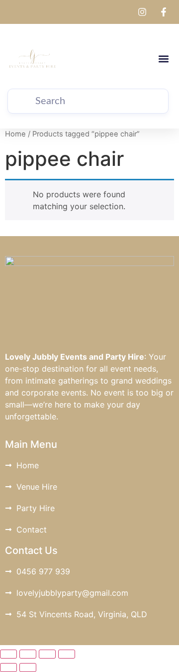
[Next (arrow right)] (27, 667)
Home (15, 134)
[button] (163, 59)
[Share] (47, 654)
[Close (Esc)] (66, 654)
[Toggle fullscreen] (27, 654)
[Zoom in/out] (8, 654)
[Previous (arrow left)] (8, 667)
